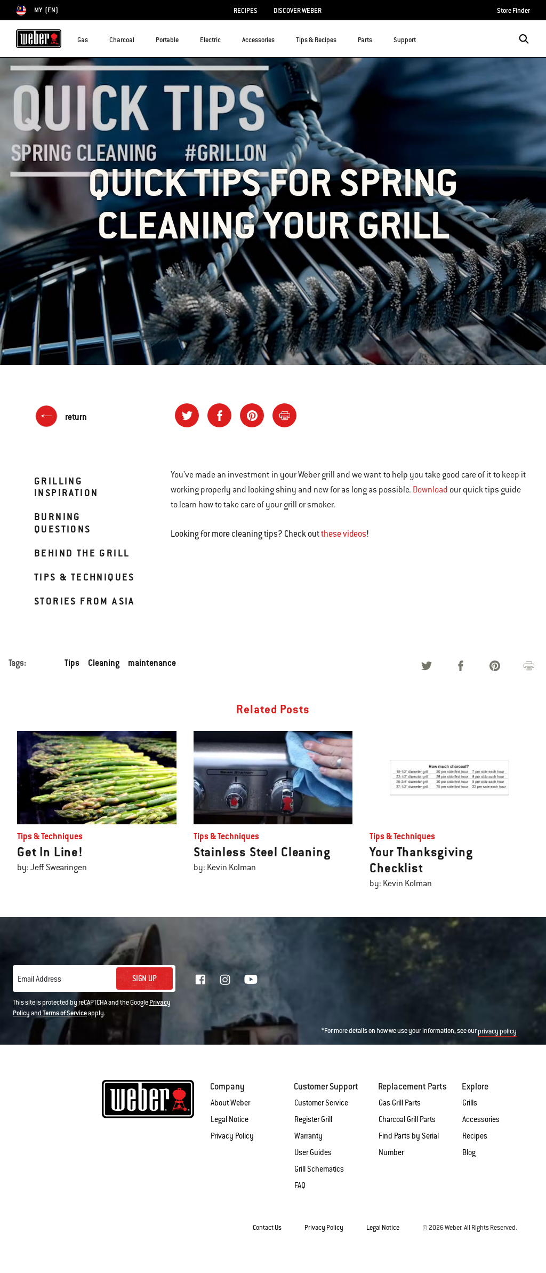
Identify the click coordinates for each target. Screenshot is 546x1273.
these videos (343, 533)
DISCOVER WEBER (298, 10)
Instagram (225, 979)
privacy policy (497, 1031)
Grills (469, 1103)
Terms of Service (65, 1013)
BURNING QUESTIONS (62, 523)
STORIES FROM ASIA (84, 601)
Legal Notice (229, 1119)
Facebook (200, 979)
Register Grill (313, 1119)
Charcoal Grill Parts (407, 1119)
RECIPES (246, 10)
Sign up (144, 978)
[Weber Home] (38, 38)
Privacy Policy (232, 1136)
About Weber (230, 1103)
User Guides (313, 1152)
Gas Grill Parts (400, 1103)
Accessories (481, 1119)
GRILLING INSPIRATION (66, 487)
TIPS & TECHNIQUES (84, 577)
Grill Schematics (319, 1169)
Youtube (251, 979)
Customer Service (321, 1103)
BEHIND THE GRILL (82, 553)
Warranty (308, 1136)
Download (430, 489)
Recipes (474, 1136)
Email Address (39, 979)
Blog (469, 1152)
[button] (94, 38)
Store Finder (513, 10)
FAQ (300, 1185)
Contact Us (267, 1227)
